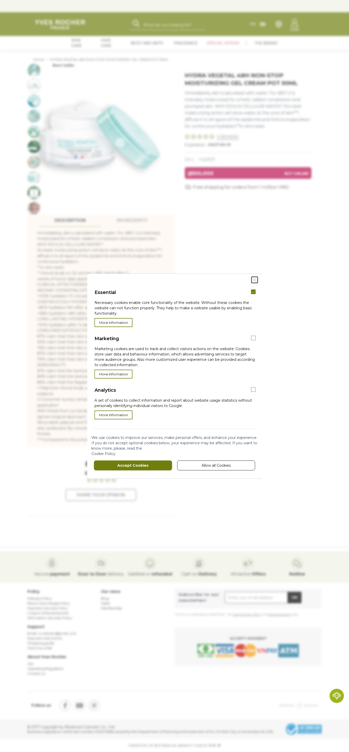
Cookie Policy (103, 453)
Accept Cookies (132, 465)
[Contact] (337, 696)
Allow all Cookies (216, 465)
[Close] (255, 280)
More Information (113, 322)
